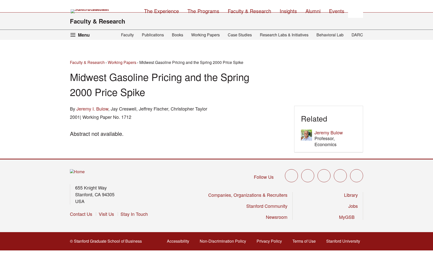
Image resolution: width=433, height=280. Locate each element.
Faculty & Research (97, 21)
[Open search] (355, 10)
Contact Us (81, 214)
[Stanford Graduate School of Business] (90, 11)
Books (177, 35)
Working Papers (205, 35)
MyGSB (348, 217)
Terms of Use (305, 241)
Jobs (353, 206)
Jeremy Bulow (328, 132)
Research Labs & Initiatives (284, 35)
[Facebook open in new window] (307, 175)
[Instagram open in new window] (324, 175)
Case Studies (240, 35)
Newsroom (276, 217)
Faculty (127, 35)
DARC (357, 35)
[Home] (77, 171)
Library (351, 195)
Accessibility (179, 241)
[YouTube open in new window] (340, 175)
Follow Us (264, 176)
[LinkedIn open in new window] (356, 175)
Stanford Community (266, 206)
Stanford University (344, 241)
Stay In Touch (134, 214)
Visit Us (106, 214)
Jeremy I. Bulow (92, 108)
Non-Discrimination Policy (224, 241)
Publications (153, 35)
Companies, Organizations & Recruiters (247, 195)
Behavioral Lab (330, 35)
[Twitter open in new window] (291, 175)
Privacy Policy (271, 241)
